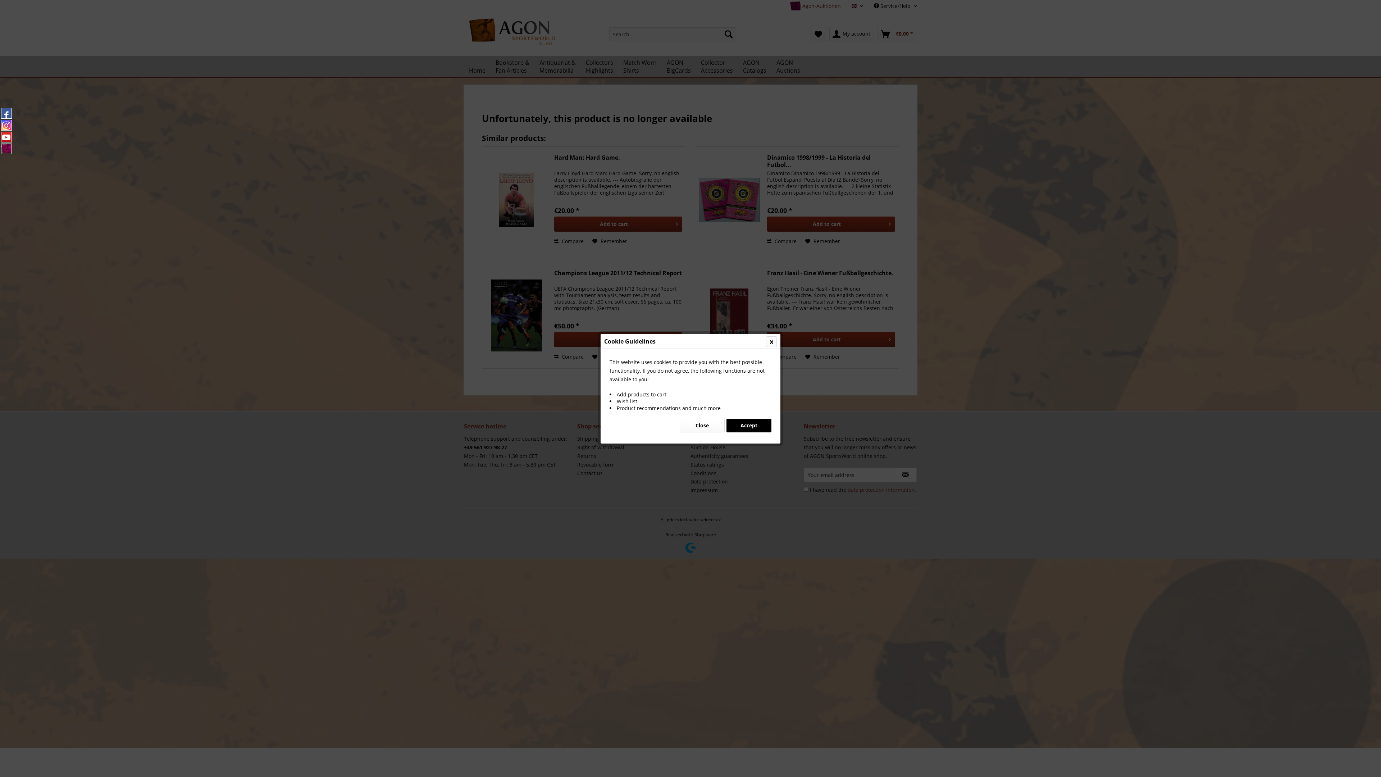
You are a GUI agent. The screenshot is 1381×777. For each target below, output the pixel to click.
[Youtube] (6, 137)
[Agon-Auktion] (6, 149)
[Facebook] (6, 113)
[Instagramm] (6, 125)
